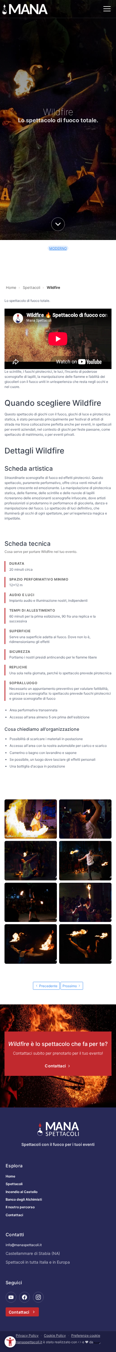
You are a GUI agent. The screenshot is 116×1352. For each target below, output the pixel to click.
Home (10, 1176)
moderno (58, 248)
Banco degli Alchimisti (24, 1199)
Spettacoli (14, 1184)
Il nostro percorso (20, 1207)
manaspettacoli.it (28, 1342)
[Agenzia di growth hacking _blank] (97, 1342)
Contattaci (56, 1065)
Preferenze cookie (85, 1335)
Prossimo (70, 986)
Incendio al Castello (21, 1192)
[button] (10, 1341)
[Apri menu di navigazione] (107, 9)
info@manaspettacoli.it (24, 1245)
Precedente (47, 986)
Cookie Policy (55, 1335)
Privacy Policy (27, 1335)
